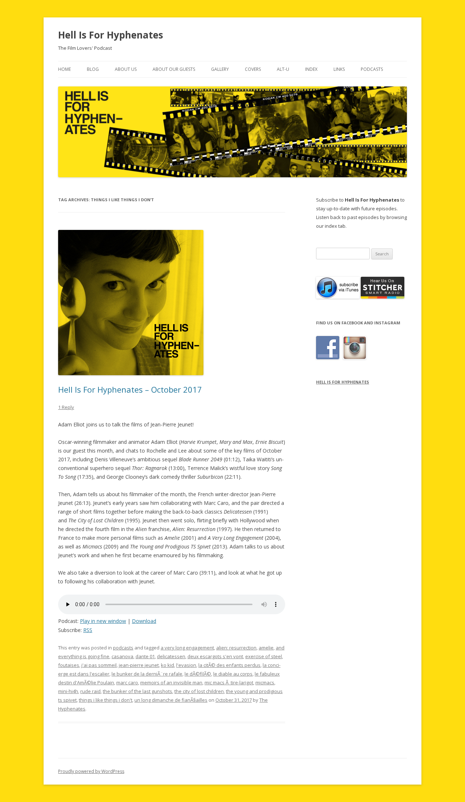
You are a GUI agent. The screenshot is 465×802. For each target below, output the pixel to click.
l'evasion (186, 665)
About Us (126, 69)
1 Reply (66, 407)
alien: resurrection (236, 647)
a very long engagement (187, 647)
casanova (122, 656)
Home (64, 69)
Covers (253, 69)
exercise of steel (263, 656)
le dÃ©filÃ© (198, 674)
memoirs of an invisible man (171, 682)
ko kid (167, 665)
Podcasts (372, 69)
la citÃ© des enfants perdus (229, 665)
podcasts (123, 647)
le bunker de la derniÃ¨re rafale (147, 674)
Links (339, 69)
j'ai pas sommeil (99, 665)
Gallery (220, 69)
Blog (93, 69)
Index (311, 69)
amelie (266, 647)
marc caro (127, 682)
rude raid (90, 691)
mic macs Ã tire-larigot (229, 682)
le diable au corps (232, 674)
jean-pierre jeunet (139, 665)
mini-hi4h (68, 691)
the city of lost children (199, 691)
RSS (87, 630)
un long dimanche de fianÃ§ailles (170, 700)
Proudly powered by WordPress (91, 771)
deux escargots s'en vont (215, 656)
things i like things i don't (105, 700)
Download (144, 620)
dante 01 (145, 656)
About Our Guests (174, 69)
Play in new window (103, 620)
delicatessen (171, 656)
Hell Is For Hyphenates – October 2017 (130, 389)
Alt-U (283, 69)
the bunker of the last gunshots (137, 691)
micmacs (264, 682)
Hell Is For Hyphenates (110, 34)
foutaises (68, 665)
